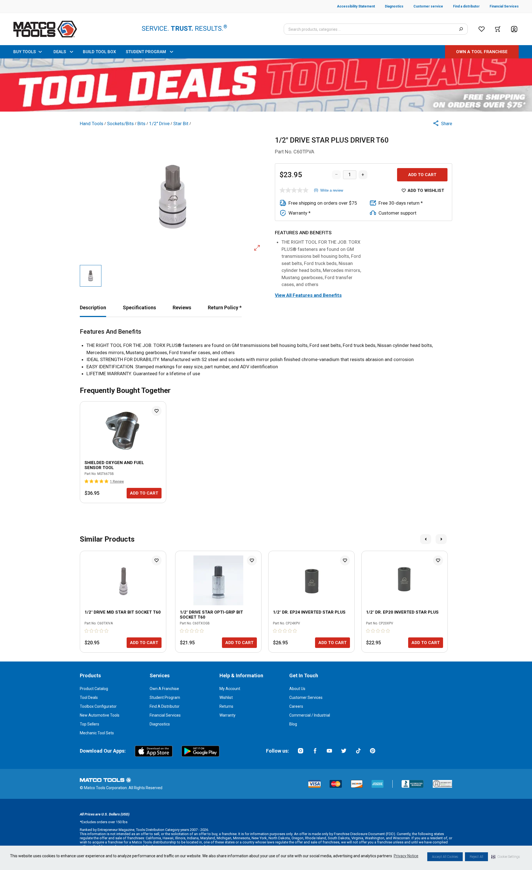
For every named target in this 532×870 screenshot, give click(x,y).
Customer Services (306, 697)
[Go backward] (425, 539)
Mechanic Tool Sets (97, 733)
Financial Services (165, 715)
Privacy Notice (406, 856)
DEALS (59, 51)
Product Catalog (94, 688)
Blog (293, 724)
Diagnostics (160, 724)
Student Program (165, 697)
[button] (505, 856)
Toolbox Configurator (98, 706)
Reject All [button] (476, 857)
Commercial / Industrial (309, 715)
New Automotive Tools (99, 715)
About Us (297, 688)
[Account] (514, 29)
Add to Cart (422, 174)
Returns (226, 706)
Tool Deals (89, 697)
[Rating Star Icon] (87, 481)
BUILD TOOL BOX (99, 51)
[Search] (461, 29)
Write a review (331, 190)
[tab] (93, 307)
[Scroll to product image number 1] (90, 276)
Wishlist (226, 697)
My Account (229, 688)
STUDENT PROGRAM (146, 51)
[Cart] (497, 29)
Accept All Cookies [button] (445, 857)
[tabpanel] (266, 352)
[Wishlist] (481, 29)
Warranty (227, 715)
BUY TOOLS (24, 51)
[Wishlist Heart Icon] (157, 411)
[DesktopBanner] (266, 85)
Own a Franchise (164, 688)
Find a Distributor (165, 706)
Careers (296, 706)
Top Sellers (89, 724)
